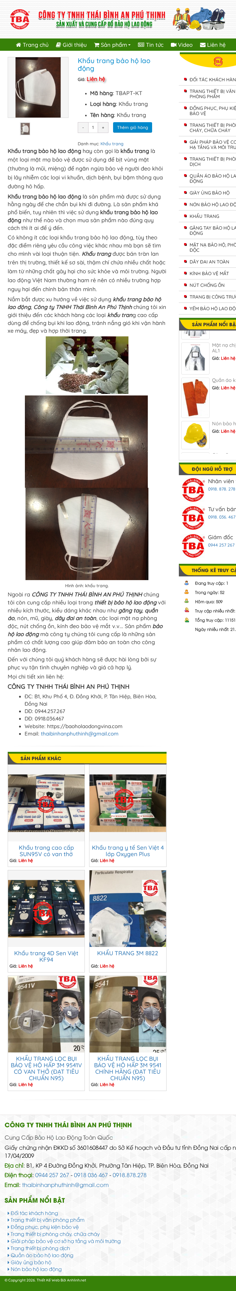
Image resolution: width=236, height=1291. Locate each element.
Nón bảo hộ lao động (36, 1268)
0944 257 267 (221, 545)
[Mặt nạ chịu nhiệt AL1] (195, 348)
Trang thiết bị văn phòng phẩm (47, 1219)
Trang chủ (35, 44)
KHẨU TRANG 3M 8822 (127, 953)
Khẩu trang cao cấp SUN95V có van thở (46, 851)
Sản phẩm (115, 46)
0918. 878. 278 (221, 489)
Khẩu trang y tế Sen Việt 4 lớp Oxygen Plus (128, 851)
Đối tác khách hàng (34, 1212)
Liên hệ (216, 44)
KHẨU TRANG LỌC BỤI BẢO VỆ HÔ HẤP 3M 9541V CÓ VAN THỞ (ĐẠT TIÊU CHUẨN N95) (46, 1068)
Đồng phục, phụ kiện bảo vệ (44, 1226)
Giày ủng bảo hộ (30, 1262)
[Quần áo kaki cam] (195, 388)
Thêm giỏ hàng (132, 127)
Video (184, 44)
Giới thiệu (74, 44)
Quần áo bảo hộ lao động (41, 1255)
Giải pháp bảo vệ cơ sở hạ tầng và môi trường (65, 1240)
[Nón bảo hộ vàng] (195, 425)
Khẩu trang (112, 143)
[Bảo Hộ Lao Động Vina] (118, 19)
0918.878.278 (130, 1174)
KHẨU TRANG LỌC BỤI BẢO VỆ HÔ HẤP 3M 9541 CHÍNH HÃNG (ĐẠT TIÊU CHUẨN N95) (127, 1068)
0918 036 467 (91, 1174)
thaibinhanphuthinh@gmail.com (80, 733)
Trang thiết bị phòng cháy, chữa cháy (55, 1233)
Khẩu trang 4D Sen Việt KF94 (46, 956)
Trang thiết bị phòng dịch (40, 1248)
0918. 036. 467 (221, 517)
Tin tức (153, 44)
